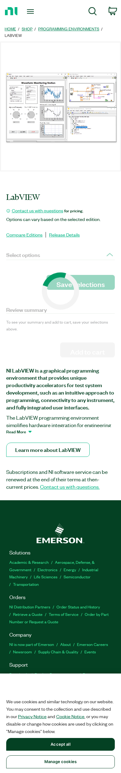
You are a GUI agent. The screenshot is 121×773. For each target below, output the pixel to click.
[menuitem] (92, 12)
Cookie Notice (70, 716)
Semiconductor (77, 577)
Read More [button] (16, 431)
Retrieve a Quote (28, 614)
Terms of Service (63, 614)
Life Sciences (45, 577)
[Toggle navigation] (31, 11)
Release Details (64, 235)
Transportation (26, 584)
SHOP (27, 29)
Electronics (47, 569)
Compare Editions (24, 235)
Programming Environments (68, 29)
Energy (70, 569)
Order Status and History (78, 607)
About (65, 644)
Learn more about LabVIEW (48, 449)
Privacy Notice (32, 716)
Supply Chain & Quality (58, 652)
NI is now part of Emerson (31, 644)
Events (90, 652)
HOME (10, 29)
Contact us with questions (37, 210)
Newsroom (22, 652)
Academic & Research (29, 562)
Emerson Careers (92, 644)
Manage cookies (60, 761)
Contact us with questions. (70, 486)
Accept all (60, 744)
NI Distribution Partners (29, 607)
